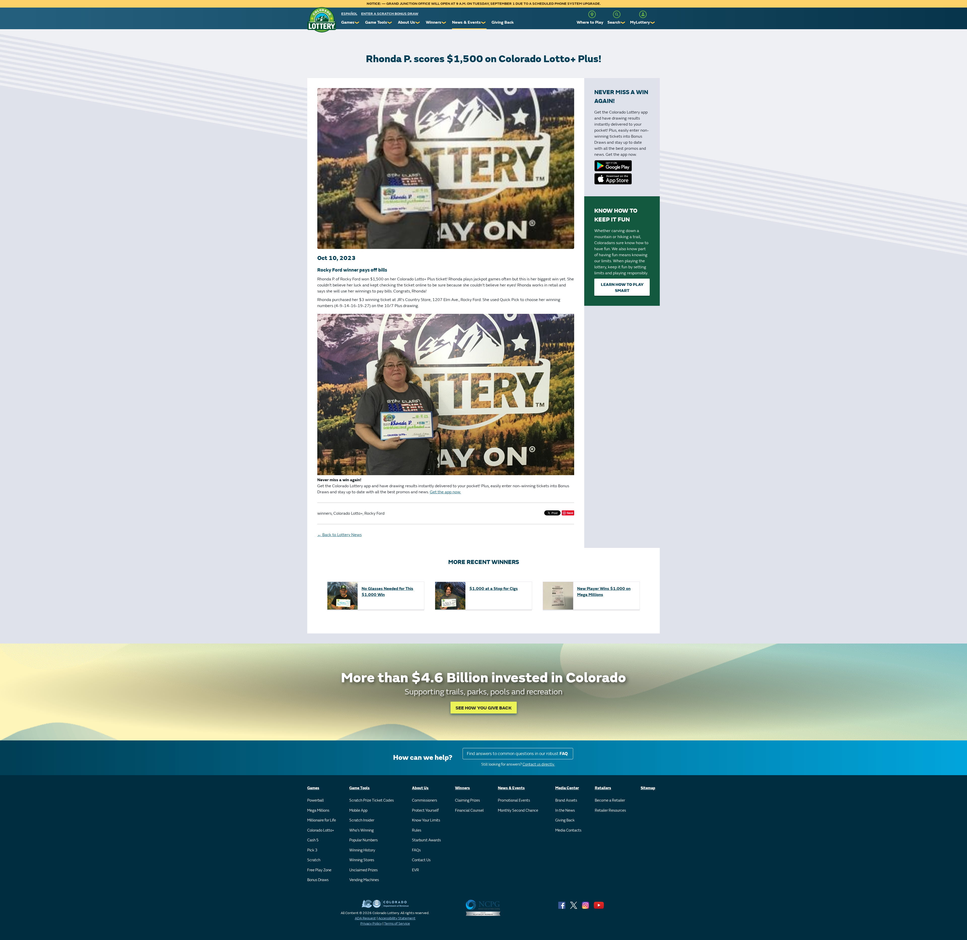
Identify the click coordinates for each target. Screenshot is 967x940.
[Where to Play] (592, 14)
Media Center (567, 788)
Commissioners (424, 800)
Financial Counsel (469, 810)
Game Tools (376, 22)
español (349, 14)
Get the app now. (445, 492)
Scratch (313, 860)
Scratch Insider (361, 820)
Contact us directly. (539, 764)
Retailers (603, 788)
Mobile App (358, 810)
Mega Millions (318, 810)
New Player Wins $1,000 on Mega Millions (604, 591)
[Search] (616, 14)
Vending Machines (364, 880)
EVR (415, 870)
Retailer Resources (610, 810)
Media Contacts (568, 830)
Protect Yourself (425, 810)
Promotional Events (514, 800)
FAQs (416, 850)
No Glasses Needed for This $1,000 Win (387, 591)
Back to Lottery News (339, 534)
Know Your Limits (426, 820)
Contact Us (421, 860)
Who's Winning (361, 830)
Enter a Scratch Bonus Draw (389, 14)
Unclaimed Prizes (363, 870)
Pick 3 (312, 850)
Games (347, 22)
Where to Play (590, 22)
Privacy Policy (371, 923)
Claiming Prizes (467, 800)
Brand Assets (566, 800)
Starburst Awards (426, 840)
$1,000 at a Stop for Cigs (493, 588)
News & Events (466, 22)
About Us (406, 22)
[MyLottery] (642, 14)
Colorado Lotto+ (320, 830)
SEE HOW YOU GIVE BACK (484, 708)
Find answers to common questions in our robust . (518, 753)
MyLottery (640, 22)
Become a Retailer (610, 800)
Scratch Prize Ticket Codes (371, 800)
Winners (433, 22)
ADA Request (365, 918)
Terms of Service (397, 923)
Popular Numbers (363, 840)
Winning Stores (361, 860)
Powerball (315, 800)
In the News (565, 810)
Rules (416, 830)
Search (613, 22)
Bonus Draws (318, 880)
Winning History (362, 850)
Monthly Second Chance (518, 810)
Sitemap (648, 788)
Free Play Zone (319, 870)
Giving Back (503, 22)
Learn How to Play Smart (622, 287)
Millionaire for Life (321, 820)
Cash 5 (313, 840)
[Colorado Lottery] (321, 19)
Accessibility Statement (397, 918)
